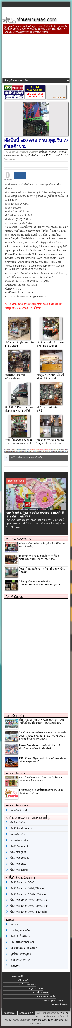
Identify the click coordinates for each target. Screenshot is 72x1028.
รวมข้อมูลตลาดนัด (20, 930)
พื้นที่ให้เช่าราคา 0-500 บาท (24, 882)
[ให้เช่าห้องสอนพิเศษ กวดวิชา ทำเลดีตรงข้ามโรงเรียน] (11, 576)
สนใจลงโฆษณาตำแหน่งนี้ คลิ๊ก (26, 457)
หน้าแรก (14, 924)
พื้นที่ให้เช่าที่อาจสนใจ (18, 539)
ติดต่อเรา (15, 965)
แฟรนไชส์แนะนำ (15, 773)
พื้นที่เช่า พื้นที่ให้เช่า (20, 936)
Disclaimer (59, 1020)
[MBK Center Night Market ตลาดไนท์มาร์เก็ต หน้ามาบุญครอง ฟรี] (11, 765)
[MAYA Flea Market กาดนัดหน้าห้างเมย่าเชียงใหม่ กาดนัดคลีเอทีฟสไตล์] (11, 753)
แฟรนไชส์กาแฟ (18, 810)
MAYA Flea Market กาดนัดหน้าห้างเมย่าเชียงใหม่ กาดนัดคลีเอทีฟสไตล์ (40, 747)
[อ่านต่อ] (16, 527)
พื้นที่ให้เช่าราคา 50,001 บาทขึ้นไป (46, 155)
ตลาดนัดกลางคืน (19, 840)
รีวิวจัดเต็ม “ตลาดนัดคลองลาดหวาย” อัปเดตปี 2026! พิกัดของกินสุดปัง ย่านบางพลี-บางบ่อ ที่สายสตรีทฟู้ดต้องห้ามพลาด (42, 735)
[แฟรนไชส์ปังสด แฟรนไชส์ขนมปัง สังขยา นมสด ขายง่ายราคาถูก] (11, 785)
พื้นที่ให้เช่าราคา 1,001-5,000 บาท (28, 894)
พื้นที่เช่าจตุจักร (18, 852)
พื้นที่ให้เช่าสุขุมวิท (20, 858)
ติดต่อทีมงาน (9, 1013)
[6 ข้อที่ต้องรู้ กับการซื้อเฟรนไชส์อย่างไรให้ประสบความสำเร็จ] (11, 797)
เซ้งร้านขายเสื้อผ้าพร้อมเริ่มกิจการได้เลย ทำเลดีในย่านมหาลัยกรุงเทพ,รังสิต (40, 557)
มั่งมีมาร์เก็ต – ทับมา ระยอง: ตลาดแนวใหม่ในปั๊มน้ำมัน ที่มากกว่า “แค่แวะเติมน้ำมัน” (41, 721)
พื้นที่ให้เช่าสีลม (18, 864)
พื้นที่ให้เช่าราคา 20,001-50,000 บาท (29, 906)
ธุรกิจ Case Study (27, 984)
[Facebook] (20, 175)
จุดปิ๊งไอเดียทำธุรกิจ (20, 954)
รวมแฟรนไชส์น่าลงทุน (22, 942)
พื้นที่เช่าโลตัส (17, 822)
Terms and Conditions (42, 1020)
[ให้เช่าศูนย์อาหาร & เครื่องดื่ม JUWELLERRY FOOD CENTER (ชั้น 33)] (11, 589)
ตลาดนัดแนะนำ (15, 715)
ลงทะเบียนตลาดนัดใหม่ (46, 996)
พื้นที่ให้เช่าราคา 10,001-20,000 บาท (29, 900)
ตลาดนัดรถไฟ (17, 834)
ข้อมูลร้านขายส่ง (36, 988)
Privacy (7, 1020)
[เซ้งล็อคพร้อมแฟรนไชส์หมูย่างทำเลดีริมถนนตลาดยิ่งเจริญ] (11, 550)
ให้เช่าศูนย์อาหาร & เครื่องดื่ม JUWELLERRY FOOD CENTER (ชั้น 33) (40, 583)
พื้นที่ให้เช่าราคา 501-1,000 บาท (27, 888)
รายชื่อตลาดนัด (22, 980)
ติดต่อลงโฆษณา (26, 1013)
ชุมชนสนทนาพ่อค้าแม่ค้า (23, 948)
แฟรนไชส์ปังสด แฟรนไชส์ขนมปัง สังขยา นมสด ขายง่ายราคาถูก (40, 779)
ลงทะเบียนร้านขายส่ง (60, 1004)
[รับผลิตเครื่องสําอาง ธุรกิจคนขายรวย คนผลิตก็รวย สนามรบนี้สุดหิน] (36, 508)
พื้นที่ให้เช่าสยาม (19, 870)
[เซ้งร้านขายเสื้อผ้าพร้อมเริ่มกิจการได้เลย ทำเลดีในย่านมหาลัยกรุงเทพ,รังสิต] (11, 563)
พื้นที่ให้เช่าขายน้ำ (19, 846)
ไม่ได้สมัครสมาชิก (48, 151)
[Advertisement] (36, 56)
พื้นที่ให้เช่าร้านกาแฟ (21, 828)
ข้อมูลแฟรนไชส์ (16, 976)
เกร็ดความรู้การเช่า (20, 960)
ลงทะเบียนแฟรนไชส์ (41, 992)
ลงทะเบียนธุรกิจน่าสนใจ (52, 1000)
